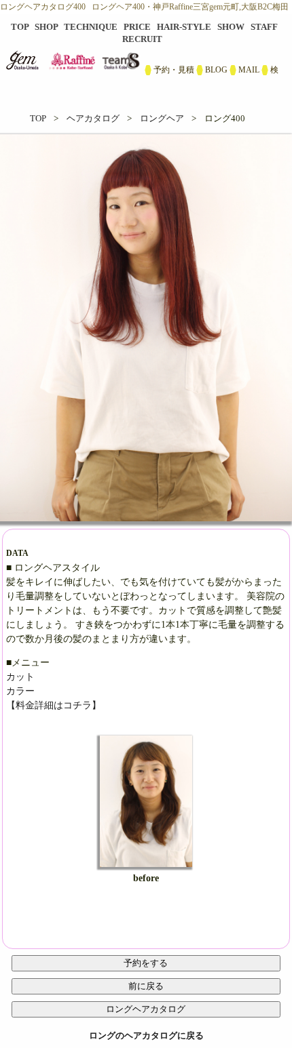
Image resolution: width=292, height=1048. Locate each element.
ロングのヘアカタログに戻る (146, 1035)
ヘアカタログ (93, 118)
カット (20, 677)
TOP (38, 118)
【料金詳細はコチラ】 (53, 705)
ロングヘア (162, 118)
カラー (20, 691)
